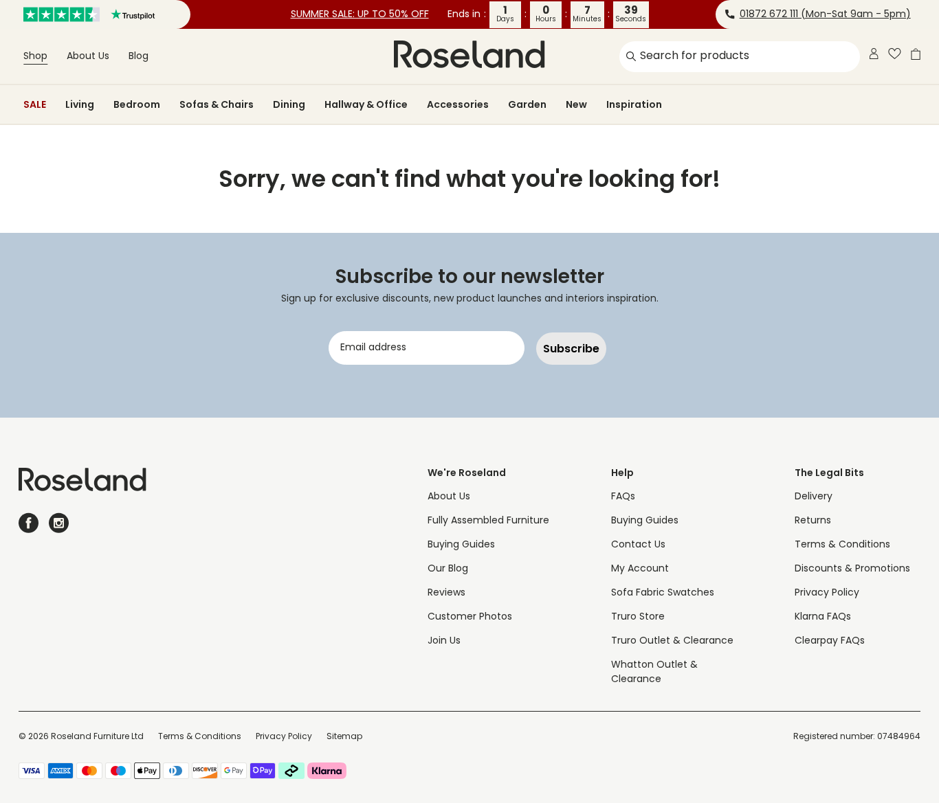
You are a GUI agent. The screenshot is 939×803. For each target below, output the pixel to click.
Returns (813, 521)
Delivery (813, 497)
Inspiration (634, 104)
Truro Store (638, 617)
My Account (640, 569)
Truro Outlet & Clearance (672, 641)
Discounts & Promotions (852, 569)
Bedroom (136, 104)
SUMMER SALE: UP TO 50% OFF (360, 15)
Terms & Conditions (842, 545)
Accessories (458, 104)
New (576, 104)
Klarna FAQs (823, 617)
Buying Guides (461, 545)
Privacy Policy (827, 593)
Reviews (446, 593)
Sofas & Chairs (216, 104)
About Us (88, 57)
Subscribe (571, 349)
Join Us (444, 641)
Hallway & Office (366, 104)
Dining (289, 104)
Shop (35, 57)
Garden (527, 104)
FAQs (623, 497)
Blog (138, 57)
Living (79, 104)
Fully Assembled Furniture (488, 521)
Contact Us (638, 545)
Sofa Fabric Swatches (662, 593)
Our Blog (448, 569)
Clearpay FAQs (830, 641)
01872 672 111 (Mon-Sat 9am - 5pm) (825, 15)
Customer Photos (470, 617)
